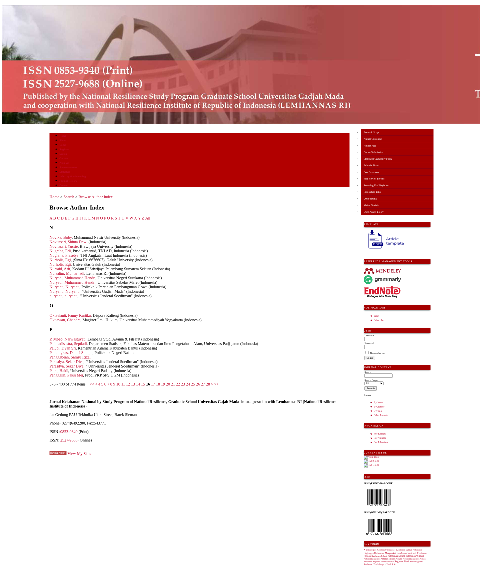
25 (193, 384)
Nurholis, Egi (60, 260)
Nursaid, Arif (60, 269)
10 (118, 384)
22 (178, 384)
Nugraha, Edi (60, 251)
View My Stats (79, 454)
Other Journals (381, 415)
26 (198, 384)
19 (163, 384)
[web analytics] (58, 454)
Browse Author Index (95, 197)
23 (183, 384)
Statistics (65, 171)
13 (133, 384)
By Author (379, 406)
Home (63, 135)
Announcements (68, 167)
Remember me (377, 353)
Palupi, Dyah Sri (63, 348)
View (376, 315)
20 (168, 384)
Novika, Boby (61, 237)
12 (128, 384)
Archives (64, 163)
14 (138, 384)
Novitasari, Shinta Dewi (69, 242)
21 (173, 384)
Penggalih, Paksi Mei (66, 375)
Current (64, 158)
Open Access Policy (374, 211)
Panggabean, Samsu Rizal (70, 357)
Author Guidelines (373, 139)
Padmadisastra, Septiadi (68, 344)
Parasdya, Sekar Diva (67, 362)
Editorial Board (371, 165)
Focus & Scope (371, 132)
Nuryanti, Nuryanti (65, 287)
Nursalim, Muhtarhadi (67, 273)
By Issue (378, 402)
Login (63, 145)
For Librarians (381, 442)
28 (208, 384)
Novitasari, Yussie (64, 246)
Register (64, 149)
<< (92, 384)
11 (123, 384)
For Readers (380, 433)
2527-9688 (69, 440)
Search (63, 153)
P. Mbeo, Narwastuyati (68, 339)
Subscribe (379, 320)
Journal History (68, 181)
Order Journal (370, 198)
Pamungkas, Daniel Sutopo (71, 352)
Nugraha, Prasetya (64, 255)
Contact (64, 185)
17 (153, 384)
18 (158, 384)
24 (188, 384)
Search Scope (371, 380)
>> (216, 384)
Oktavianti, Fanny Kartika (70, 315)
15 (143, 384)
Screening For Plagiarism (376, 185)
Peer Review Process (374, 178)
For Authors (380, 437)
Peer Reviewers (371, 172)
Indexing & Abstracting (73, 176)
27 (203, 384)
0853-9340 (69, 432)
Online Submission (373, 152)
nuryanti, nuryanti (64, 296)
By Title (378, 411)
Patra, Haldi (59, 370)
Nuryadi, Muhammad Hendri (73, 278)
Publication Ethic (372, 191)
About (63, 140)
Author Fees (370, 145)
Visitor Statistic (372, 205)
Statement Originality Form (378, 159)
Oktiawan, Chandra (65, 320)
